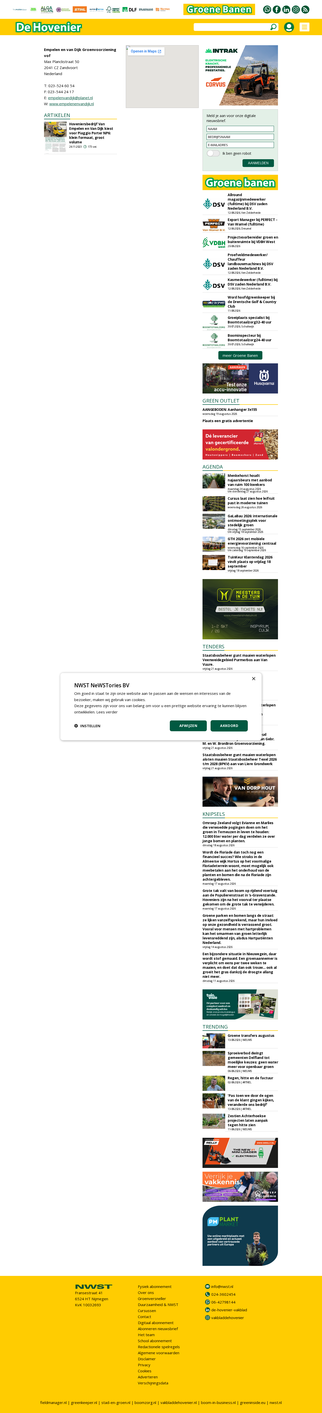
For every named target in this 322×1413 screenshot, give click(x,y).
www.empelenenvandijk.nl (71, 103)
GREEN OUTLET (221, 400)
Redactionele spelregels (159, 1346)
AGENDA (213, 466)
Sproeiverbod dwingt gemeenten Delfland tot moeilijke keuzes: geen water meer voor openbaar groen (253, 1060)
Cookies (144, 1370)
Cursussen (147, 1310)
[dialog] (161, 706)
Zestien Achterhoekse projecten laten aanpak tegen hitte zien (248, 1120)
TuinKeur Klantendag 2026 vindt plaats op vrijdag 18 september (250, 562)
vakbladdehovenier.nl (178, 1402)
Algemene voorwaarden (158, 1352)
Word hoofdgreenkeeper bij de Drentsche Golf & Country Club (252, 302)
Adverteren (148, 1376)
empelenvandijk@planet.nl (70, 97)
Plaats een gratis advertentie (228, 420)
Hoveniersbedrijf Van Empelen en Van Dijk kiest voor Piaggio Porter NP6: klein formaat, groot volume (91, 133)
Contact (144, 1316)
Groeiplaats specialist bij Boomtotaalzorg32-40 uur (249, 319)
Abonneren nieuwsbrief (158, 1328)
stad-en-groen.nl (115, 1402)
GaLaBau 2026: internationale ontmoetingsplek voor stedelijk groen (252, 520)
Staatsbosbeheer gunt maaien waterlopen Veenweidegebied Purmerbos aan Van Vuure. (239, 660)
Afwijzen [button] (188, 725)
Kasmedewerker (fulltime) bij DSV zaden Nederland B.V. (252, 282)
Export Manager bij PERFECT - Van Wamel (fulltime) (252, 222)
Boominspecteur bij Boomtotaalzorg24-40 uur (249, 337)
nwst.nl (276, 1402)
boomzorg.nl (145, 1402)
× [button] (253, 679)
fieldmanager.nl (53, 1402)
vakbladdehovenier (227, 1317)
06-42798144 (223, 1302)
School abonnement (155, 1340)
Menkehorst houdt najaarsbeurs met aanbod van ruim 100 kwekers (250, 480)
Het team (146, 1334)
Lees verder (107, 711)
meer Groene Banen (240, 355)
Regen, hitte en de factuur (250, 1078)
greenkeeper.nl (84, 1402)
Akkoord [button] (229, 725)
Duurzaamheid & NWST (158, 1304)
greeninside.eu (252, 1402)
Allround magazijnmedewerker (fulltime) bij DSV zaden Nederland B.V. (247, 201)
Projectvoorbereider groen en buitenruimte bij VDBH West (253, 239)
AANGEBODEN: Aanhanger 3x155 (230, 409)
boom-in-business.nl (218, 1402)
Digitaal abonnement (156, 1322)
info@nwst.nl (222, 1286)
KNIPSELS (214, 814)
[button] (87, 725)
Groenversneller (152, 1298)
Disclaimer (147, 1358)
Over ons (146, 1292)
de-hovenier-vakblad (229, 1309)
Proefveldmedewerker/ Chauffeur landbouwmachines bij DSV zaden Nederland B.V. (250, 261)
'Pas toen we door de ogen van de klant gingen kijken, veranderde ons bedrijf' (251, 1100)
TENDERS (213, 646)
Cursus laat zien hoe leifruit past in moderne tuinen (251, 500)
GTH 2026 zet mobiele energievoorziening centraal (252, 541)
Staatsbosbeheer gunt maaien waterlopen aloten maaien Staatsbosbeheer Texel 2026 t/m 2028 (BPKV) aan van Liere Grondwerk (239, 759)
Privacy (144, 1364)
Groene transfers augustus (251, 1035)
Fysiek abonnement (155, 1286)
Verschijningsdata (153, 1382)
